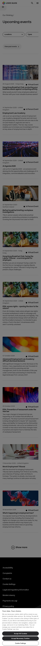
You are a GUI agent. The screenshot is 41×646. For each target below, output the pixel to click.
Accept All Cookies (20, 633)
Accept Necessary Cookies (20, 638)
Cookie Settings (20, 643)
